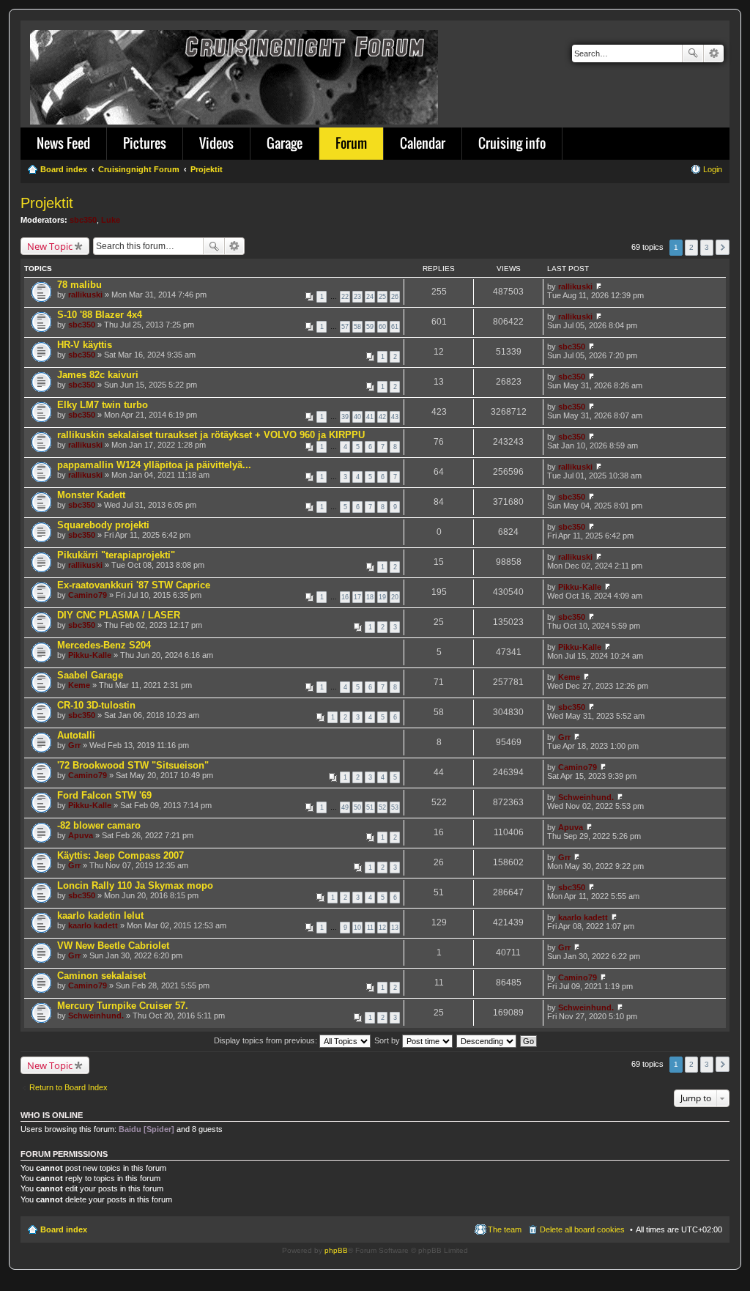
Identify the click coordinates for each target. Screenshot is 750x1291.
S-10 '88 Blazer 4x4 (99, 314)
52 (382, 807)
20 (394, 597)
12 (382, 927)
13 (394, 927)
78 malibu (79, 284)
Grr (74, 745)
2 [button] (691, 247)
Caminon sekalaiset (101, 975)
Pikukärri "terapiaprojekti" (116, 555)
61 (394, 326)
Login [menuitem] (712, 169)
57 (345, 326)
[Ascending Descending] (487, 1040)
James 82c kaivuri (97, 374)
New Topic (50, 246)
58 (357, 326)
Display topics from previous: (266, 1040)
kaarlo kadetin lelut (100, 915)
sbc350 (83, 219)
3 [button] (707, 247)
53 (394, 807)
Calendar (422, 142)
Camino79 (87, 595)
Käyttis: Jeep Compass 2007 (120, 855)
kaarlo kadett (93, 925)
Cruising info (512, 142)
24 (370, 296)
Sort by (388, 1040)
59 (370, 326)
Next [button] (722, 247)
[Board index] (235, 74)
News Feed (63, 142)
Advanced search (714, 53)
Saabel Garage (90, 675)
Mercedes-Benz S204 (104, 645)
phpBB (336, 1250)
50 (357, 807)
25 (382, 296)
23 (357, 296)
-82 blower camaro (99, 825)
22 (345, 296)
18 (370, 597)
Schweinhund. (586, 797)
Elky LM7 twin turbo (102, 404)
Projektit (47, 203)
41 (370, 417)
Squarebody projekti (103, 524)
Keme (79, 685)
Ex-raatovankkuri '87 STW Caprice (133, 585)
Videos (216, 142)
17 (357, 597)
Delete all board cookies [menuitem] (582, 1229)
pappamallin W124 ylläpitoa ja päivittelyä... (154, 464)
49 (345, 807)
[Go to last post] (599, 286)
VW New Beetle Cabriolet (113, 945)
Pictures (144, 142)
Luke (110, 219)
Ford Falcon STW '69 (104, 795)
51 (370, 807)
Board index (63, 1229)
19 (382, 597)
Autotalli (76, 735)
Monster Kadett (91, 494)
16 (345, 597)
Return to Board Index (68, 1087)
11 (370, 927)
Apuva (80, 835)
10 (357, 927)
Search (693, 53)
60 (382, 326)
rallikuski (85, 294)
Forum (351, 142)
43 (394, 417)
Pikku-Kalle (579, 586)
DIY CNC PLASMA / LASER (118, 615)
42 (382, 417)
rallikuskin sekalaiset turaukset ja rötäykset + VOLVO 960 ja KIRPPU (211, 434)
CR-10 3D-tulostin (96, 705)
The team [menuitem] (504, 1229)
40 (357, 417)
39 (345, 417)
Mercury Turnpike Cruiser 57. (122, 1005)
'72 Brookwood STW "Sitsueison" (133, 765)
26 (394, 296)
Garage (284, 142)
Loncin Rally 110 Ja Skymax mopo (135, 885)
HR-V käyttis (84, 344)
